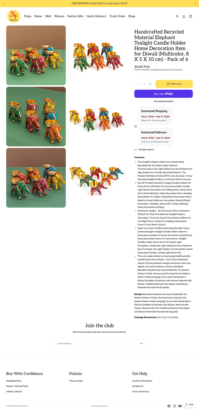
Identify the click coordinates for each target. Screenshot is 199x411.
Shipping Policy (13, 381)
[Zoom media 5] (36, 178)
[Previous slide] (3, 3)
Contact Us (137, 386)
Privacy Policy (76, 381)
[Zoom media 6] (97, 178)
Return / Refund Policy (17, 386)
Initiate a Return (14, 391)
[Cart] (190, 16)
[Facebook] (169, 406)
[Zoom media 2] (97, 55)
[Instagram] (174, 406)
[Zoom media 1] (36, 55)
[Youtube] (180, 406)
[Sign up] (141, 343)
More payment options (163, 101)
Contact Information (142, 381)
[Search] (177, 16)
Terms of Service (140, 391)
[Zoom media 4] (97, 116)
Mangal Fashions (20, 406)
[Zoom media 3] (36, 116)
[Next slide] (195, 3)
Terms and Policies (99, 406)
